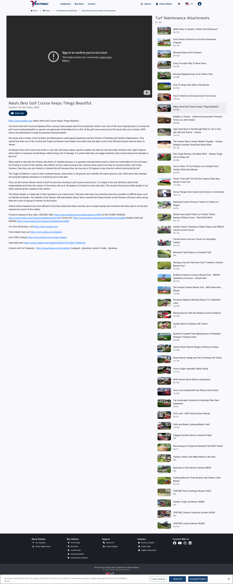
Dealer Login (145, 546)
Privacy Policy (111, 567)
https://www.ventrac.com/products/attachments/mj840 (43, 221)
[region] (116, 579)
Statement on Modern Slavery (128, 567)
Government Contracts (79, 558)
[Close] (229, 579)
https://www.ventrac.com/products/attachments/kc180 (35, 218)
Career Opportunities (43, 546)
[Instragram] (185, 544)
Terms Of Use (99, 567)
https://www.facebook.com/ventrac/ (53, 248)
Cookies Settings (158, 579)
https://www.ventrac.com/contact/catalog (47, 237)
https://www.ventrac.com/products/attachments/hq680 (99, 218)
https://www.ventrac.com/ (21, 121)
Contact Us (109, 543)
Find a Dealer (75, 543)
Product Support (111, 546)
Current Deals (75, 550)
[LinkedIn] (190, 544)
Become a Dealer (147, 543)
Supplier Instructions (148, 550)
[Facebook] (175, 544)
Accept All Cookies (198, 579)
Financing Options (77, 554)
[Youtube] (180, 544)
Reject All (177, 579)
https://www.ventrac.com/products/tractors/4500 (77, 214)
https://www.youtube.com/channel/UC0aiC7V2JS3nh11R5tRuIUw (54, 243)
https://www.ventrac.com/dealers (46, 232)
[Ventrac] (39, 4)
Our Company (40, 543)
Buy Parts (74, 546)
